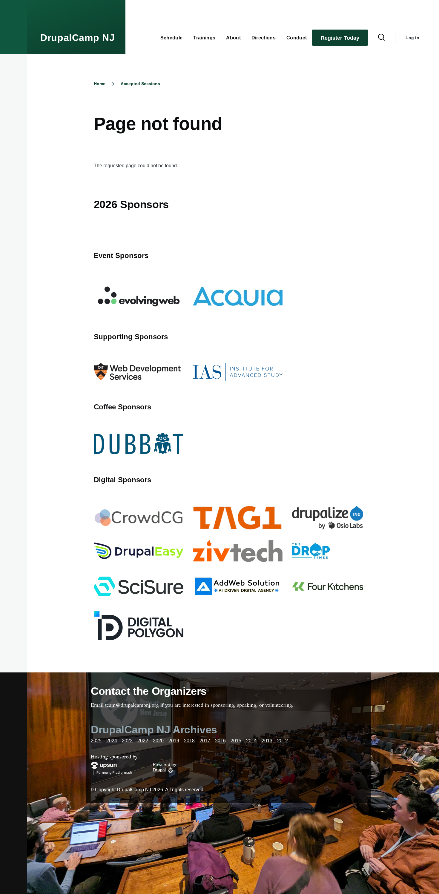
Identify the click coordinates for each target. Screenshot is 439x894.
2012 (282, 740)
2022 (142, 740)
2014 (251, 740)
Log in (412, 37)
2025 (96, 740)
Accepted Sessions (140, 83)
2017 (204, 740)
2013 (267, 740)
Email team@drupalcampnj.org (125, 704)
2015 (236, 740)
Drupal (159, 769)
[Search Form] (381, 37)
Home (99, 83)
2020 (158, 740)
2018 (189, 740)
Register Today (340, 38)
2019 (173, 740)
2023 (127, 740)
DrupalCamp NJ (77, 37)
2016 (220, 740)
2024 (111, 740)
